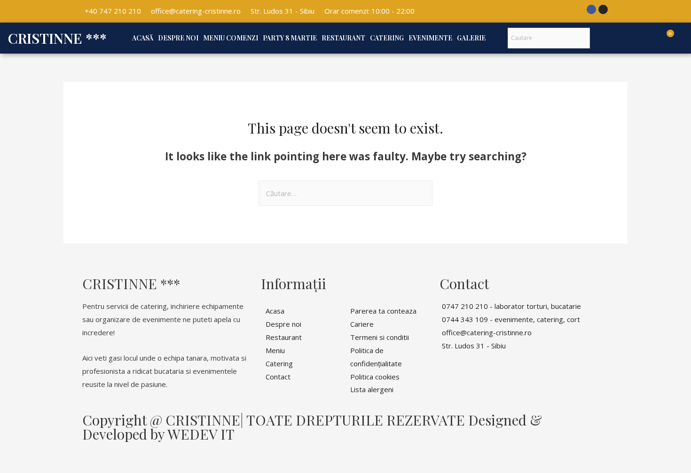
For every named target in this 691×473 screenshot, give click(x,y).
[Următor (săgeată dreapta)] (58, 468)
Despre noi (178, 37)
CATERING (387, 37)
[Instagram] (603, 9)
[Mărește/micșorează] (137, 454)
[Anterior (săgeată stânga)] (19, 468)
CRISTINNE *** (57, 38)
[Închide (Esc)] (19, 454)
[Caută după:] (345, 193)
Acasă (142, 37)
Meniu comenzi (230, 37)
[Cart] (667, 37)
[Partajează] (58, 454)
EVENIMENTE (430, 37)
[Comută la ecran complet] (98, 454)
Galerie (471, 37)
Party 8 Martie (290, 37)
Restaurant (343, 37)
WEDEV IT (201, 434)
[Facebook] (591, 9)
